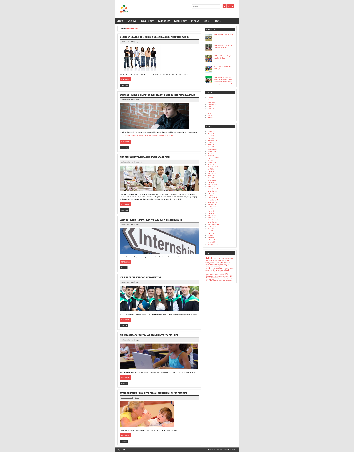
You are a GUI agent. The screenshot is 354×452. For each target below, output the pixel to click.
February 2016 (212, 240)
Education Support (147, 21)
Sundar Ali (139, 162)
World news (222, 280)
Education (124, 325)
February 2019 (212, 184)
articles (216, 258)
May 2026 (211, 138)
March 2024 (211, 156)
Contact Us (217, 21)
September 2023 (213, 158)
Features (212, 264)
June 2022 (211, 164)
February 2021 (212, 173)
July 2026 (211, 133)
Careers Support (164, 21)
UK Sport (216, 280)
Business (123, 268)
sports (225, 272)
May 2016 (211, 233)
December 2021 (213, 167)
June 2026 (211, 136)
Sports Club (195, 21)
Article (209, 258)
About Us (120, 21)
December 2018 (213, 189)
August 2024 (212, 151)
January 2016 (212, 242)
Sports (210, 115)
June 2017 (211, 209)
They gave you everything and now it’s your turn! (145, 157)
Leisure (210, 113)
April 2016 (211, 235)
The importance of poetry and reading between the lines (149, 335)
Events (210, 111)
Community (124, 85)
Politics (212, 270)
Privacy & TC (126, 449)
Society (217, 272)
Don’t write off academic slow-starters (140, 277)
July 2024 (211, 153)
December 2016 (213, 220)
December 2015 (213, 244)
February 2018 (212, 198)
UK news (209, 279)
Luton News (132, 21)
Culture (210, 106)
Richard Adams (219, 270)
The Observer (219, 276)
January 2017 (212, 217)
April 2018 (211, 195)
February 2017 (212, 215)
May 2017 (211, 211)
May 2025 (211, 147)
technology (221, 274)
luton (220, 266)
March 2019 (211, 182)
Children (213, 260)
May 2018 (211, 193)
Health (223, 264)
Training (210, 117)
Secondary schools (209, 272)
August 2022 (212, 162)
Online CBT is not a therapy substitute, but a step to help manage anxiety (157, 94)
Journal (213, 266)
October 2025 (212, 140)
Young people (229, 280)
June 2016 (211, 231)
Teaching (217, 274)
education (219, 262)
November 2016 (213, 222)
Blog (118, 449)
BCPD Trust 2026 (228, 258)
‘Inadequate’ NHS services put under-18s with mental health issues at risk (149, 135)
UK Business (226, 276)
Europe (207, 264)
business (208, 260)
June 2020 (211, 175)
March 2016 (211, 237)
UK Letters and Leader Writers (224, 278)
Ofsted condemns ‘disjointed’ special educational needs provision (154, 393)
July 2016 (211, 229)
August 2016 (212, 226)
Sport (221, 272)
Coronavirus (208, 262)
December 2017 (213, 200)
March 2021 (211, 171)
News (222, 268)
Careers (210, 100)
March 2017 (211, 213)
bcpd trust (221, 258)
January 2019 (212, 186)
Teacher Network (209, 274)
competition (225, 260)
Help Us (206, 21)
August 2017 (212, 206)
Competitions (212, 104)
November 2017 (213, 202)
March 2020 (211, 178)
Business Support (180, 21)
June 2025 (211, 144)
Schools (226, 270)
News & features (230, 268)
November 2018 (213, 191)
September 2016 (213, 224)
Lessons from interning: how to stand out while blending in (151, 219)
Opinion (207, 270)
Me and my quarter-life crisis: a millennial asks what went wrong (154, 37)
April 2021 (211, 169)
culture (212, 262)
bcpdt (137, 41)
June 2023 (211, 160)
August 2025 (212, 142)
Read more (125, 79)
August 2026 (212, 131)
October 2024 (212, 149)
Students (229, 272)
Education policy (227, 262)
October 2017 (212, 204)
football (218, 264)
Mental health (216, 268)
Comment (219, 260)
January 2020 (212, 180)
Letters (217, 266)
